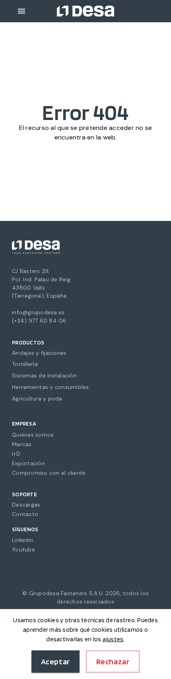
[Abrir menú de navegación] (21, 11)
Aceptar (55, 661)
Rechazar (113, 661)
